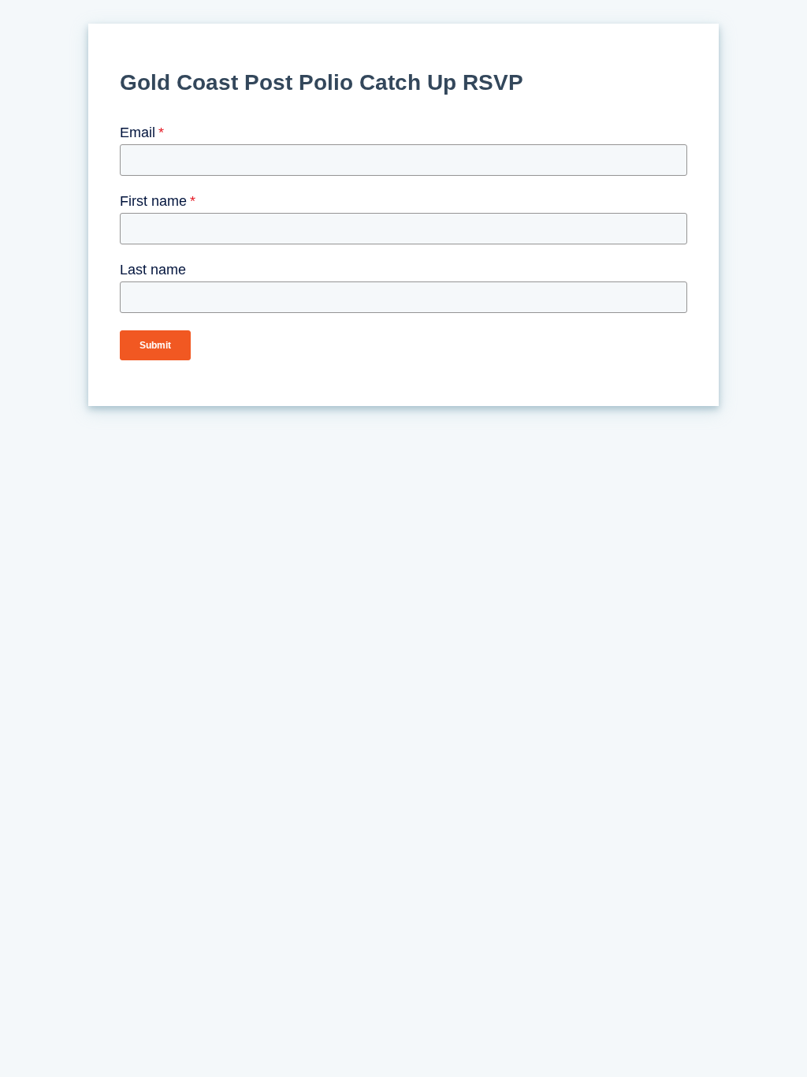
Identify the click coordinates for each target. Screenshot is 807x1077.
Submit (155, 345)
